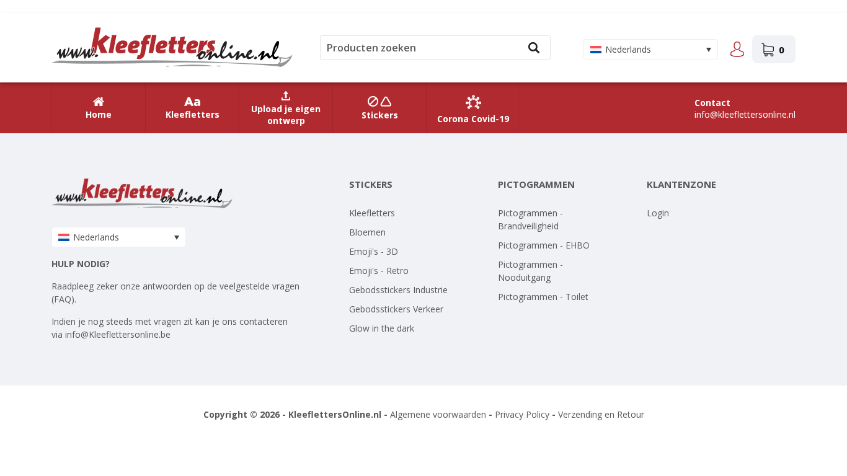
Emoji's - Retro (379, 270)
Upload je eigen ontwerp (286, 114)
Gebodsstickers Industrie (398, 290)
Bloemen (367, 232)
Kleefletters (193, 114)
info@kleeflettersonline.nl (745, 114)
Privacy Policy (522, 414)
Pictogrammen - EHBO (544, 245)
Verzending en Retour (601, 414)
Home (99, 114)
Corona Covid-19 (473, 119)
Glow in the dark (381, 328)
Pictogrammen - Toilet (543, 296)
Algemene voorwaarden (438, 414)
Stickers (379, 115)
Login (658, 213)
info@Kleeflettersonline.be (118, 334)
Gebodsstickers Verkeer (396, 309)
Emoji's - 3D (373, 251)
